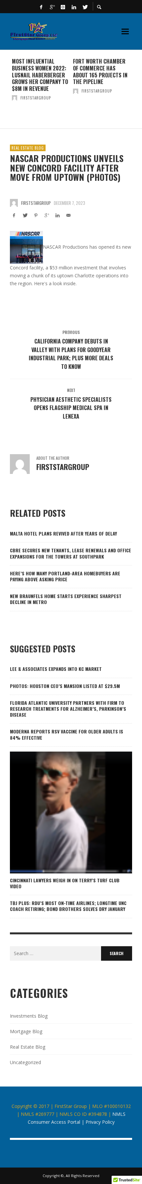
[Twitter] (85, 6)
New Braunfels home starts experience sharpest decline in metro (66, 598)
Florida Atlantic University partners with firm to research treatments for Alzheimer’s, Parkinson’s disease (68, 708)
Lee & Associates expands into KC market (56, 668)
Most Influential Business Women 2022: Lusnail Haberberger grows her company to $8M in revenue (40, 75)
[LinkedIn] (74, 6)
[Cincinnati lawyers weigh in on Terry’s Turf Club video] (60, 812)
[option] (40, 89)
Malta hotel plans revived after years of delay (63, 533)
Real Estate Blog (28, 148)
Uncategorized (25, 1062)
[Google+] (52, 6)
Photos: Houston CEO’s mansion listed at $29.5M (65, 685)
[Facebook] (41, 6)
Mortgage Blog (26, 1031)
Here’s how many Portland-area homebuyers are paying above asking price (65, 576)
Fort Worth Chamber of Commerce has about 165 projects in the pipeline (100, 71)
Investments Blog (29, 1016)
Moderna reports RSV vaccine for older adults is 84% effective (66, 734)
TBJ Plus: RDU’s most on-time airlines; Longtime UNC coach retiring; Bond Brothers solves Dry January (68, 905)
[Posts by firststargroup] (14, 97)
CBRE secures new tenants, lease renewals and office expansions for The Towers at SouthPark (70, 553)
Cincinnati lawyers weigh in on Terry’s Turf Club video (65, 883)
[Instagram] (63, 6)
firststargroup (35, 97)
